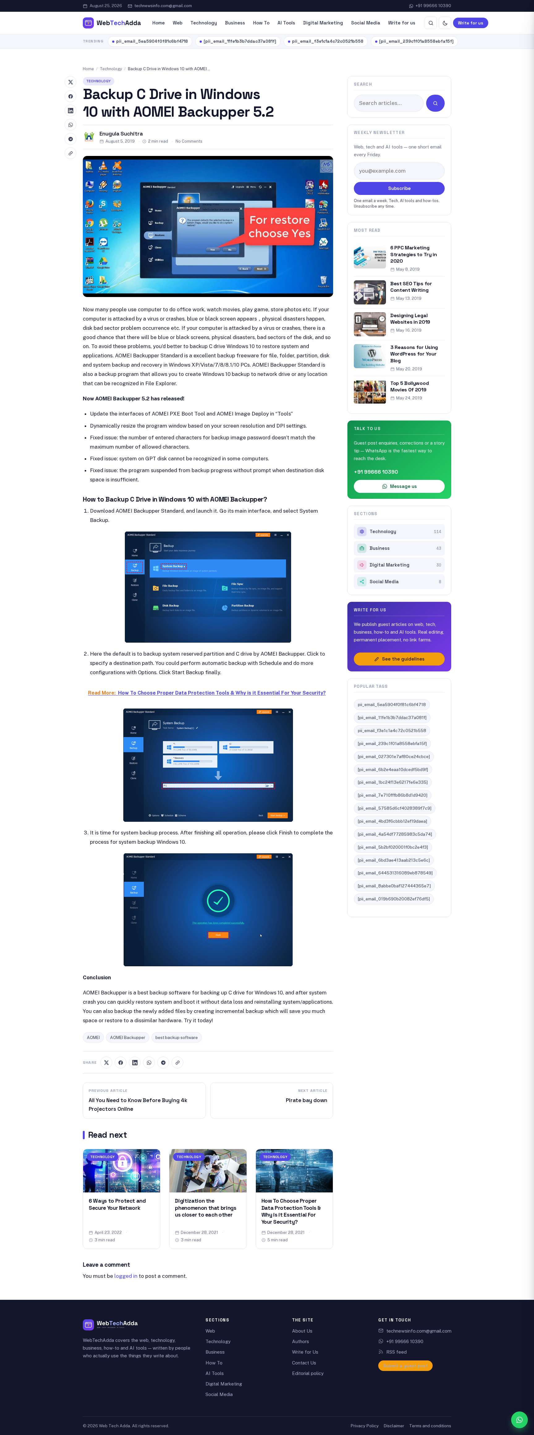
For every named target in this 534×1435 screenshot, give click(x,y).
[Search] (431, 23)
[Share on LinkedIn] (135, 1062)
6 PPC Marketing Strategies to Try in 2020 (413, 254)
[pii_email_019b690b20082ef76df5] (394, 898)
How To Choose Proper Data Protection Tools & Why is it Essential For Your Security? (291, 1211)
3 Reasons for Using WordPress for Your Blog (414, 354)
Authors (300, 1341)
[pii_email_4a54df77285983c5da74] (395, 834)
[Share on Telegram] (163, 1062)
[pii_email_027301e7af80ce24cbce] (394, 756)
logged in (126, 1276)
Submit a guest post (405, 1365)
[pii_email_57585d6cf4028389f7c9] (394, 808)
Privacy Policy (364, 1425)
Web (177, 23)
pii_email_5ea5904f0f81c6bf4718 (152, 41)
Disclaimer (394, 1425)
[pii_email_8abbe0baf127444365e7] (394, 885)
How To (261, 23)
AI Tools (286, 23)
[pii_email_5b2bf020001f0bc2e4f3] (393, 847)
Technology (203, 23)
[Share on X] (106, 1062)
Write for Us (305, 1352)
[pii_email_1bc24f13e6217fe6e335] (393, 782)
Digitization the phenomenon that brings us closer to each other (205, 1207)
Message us (403, 486)
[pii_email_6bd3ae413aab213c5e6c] (394, 860)
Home (158, 23)
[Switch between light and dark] (445, 23)
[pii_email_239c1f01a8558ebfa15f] (416, 41)
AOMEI (93, 1037)
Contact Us (304, 1362)
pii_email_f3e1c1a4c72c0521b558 (327, 41)
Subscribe (399, 188)
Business (235, 23)
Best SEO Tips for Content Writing (411, 287)
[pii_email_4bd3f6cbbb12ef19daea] (392, 821)
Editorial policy (308, 1373)
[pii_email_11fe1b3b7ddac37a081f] (240, 41)
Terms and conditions (430, 1425)
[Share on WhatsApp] (149, 1062)
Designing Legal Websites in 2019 (410, 318)
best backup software (176, 1037)
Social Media (365, 23)
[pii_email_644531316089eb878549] (395, 872)
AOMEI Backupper (127, 1037)
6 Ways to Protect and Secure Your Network (117, 1204)
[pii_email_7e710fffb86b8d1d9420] (392, 795)
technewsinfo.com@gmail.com (163, 5)
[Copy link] (177, 1062)
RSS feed (396, 1352)
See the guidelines (403, 659)
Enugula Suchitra (121, 133)
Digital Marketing (323, 23)
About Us (302, 1331)
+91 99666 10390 (433, 5)
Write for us (401, 23)
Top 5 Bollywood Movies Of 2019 (409, 386)
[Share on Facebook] (120, 1062)
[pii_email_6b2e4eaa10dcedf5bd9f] (393, 769)
